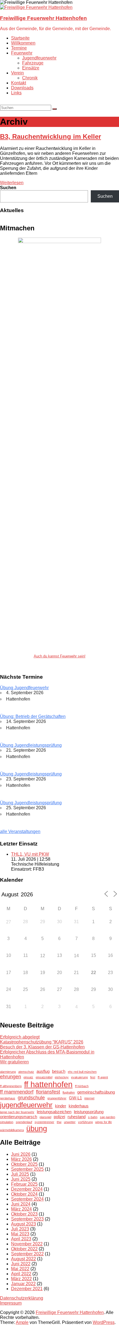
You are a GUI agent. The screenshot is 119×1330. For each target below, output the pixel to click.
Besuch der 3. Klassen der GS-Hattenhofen (42, 1047)
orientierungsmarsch (18, 1116)
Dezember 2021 (27, 1288)
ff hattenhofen (48, 1084)
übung (36, 1128)
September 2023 (27, 1219)
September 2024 (27, 1199)
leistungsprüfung (89, 1111)
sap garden (107, 1117)
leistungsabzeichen (54, 1111)
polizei (59, 1116)
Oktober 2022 (24, 1248)
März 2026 (21, 1159)
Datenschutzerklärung (21, 1298)
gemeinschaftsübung (96, 1092)
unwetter (70, 1122)
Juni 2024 (20, 1204)
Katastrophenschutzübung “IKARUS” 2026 (41, 1042)
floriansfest (48, 1092)
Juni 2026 (20, 1154)
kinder (60, 1105)
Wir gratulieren (14, 1062)
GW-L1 (75, 1097)
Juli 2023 (20, 1229)
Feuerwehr (21, 53)
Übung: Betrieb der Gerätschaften (33, 716)
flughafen (69, 1092)
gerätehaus (7, 1098)
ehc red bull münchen (82, 1071)
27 (8, 922)
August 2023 (23, 1224)
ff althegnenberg (11, 1086)
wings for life (103, 1122)
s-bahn (92, 1117)
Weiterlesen (12, 182)
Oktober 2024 (24, 1194)
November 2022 (27, 1243)
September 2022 (27, 1253)
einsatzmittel (44, 1077)
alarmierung (8, 1071)
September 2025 (27, 1169)
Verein (17, 73)
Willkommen (23, 43)
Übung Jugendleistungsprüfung (31, 745)
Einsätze (30, 68)
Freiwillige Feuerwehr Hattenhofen (43, 18)
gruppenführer (56, 1098)
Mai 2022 (20, 1268)
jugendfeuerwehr (26, 1105)
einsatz (28, 1077)
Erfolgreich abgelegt (20, 1037)
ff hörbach (82, 1086)
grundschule (31, 1097)
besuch (58, 1071)
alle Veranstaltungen (20, 831)
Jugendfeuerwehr (39, 58)
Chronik (30, 78)
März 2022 (21, 1278)
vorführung (85, 1122)
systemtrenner (44, 1122)
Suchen (8, 187)
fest (92, 1077)
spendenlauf (24, 1122)
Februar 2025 (24, 1184)
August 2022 (23, 1258)
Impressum (11, 1303)
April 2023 (21, 1239)
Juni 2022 (20, 1263)
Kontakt (18, 82)
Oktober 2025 (24, 1164)
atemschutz (26, 1071)
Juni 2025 (20, 1179)
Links (16, 92)
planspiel (45, 1117)
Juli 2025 (20, 1174)
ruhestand (77, 1116)
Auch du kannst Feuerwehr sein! (60, 656)
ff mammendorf (16, 1092)
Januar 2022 (23, 1283)
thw (59, 1122)
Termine (19, 48)
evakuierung (79, 1077)
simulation (6, 1122)
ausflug (43, 1071)
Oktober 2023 (24, 1214)
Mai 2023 (20, 1234)
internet (89, 1098)
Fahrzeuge (32, 63)
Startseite (20, 38)
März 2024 (21, 1209)
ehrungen (10, 1076)
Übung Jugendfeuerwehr (24, 687)
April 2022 (21, 1273)
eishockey (62, 1077)
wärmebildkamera (12, 1130)
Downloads (22, 87)
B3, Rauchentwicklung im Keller (50, 136)
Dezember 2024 (27, 1189)
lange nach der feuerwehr (17, 1112)
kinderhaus (79, 1105)
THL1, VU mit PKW (30, 854)
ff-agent (103, 1077)
